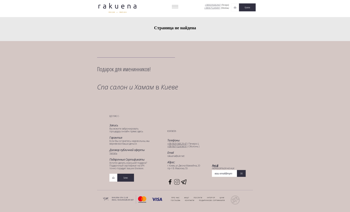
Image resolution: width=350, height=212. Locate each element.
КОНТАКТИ (189, 200)
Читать (113, 153)
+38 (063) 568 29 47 (177, 143)
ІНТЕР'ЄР (211, 198)
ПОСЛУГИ (198, 198)
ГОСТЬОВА (175, 200)
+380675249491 (212, 7)
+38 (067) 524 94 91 (177, 146)
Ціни (222, 198)
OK (241, 173)
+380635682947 (213, 4)
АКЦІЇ (186, 198)
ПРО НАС (175, 198)
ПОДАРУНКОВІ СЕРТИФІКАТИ (212, 200)
